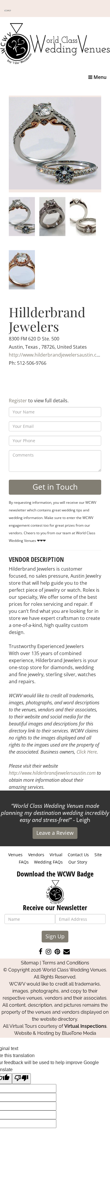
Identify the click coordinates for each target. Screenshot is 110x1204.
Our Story (77, 862)
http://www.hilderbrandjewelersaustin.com (56, 355)
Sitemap (30, 963)
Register (18, 400)
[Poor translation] (21, 1078)
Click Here (87, 752)
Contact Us (78, 854)
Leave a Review (55, 832)
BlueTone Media (79, 1033)
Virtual (56, 854)
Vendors (36, 854)
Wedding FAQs (48, 862)
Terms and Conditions (65, 963)
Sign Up (55, 936)
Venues (15, 854)
